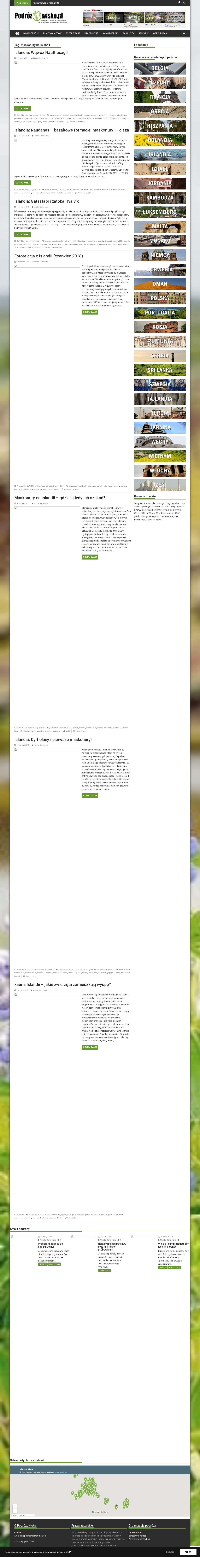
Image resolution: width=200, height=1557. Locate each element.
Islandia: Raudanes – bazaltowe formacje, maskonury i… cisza (71, 130)
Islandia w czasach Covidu (35, 115)
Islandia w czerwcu (118, 189)
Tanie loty (128, 33)
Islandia (123, 486)
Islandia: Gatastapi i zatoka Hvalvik (46, 201)
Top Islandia (40, 728)
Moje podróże (31, 33)
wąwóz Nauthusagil (119, 118)
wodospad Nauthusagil (23, 122)
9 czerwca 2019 (166, 1236)
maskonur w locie (60, 973)
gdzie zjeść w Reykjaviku (117, 115)
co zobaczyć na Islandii (94, 241)
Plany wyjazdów (52, 33)
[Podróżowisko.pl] (17, 33)
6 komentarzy (31, 976)
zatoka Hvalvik (19, 247)
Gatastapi (108, 241)
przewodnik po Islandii (101, 118)
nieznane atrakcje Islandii (68, 244)
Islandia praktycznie (28, 731)
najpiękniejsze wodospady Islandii (64, 118)
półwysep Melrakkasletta (88, 244)
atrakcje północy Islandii (54, 189)
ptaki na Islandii (39, 1218)
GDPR (69, 1552)
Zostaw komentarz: (77, 122)
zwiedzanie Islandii (56, 122)
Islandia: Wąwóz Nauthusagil (48, 2)
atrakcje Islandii (56, 115)
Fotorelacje (73, 33)
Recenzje (144, 33)
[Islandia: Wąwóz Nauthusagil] (47, 62)
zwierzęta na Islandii (53, 1218)
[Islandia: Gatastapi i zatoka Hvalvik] (20, 211)
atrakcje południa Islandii (73, 115)
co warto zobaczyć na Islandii (95, 115)
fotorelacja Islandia (95, 486)
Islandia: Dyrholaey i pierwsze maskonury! (53, 739)
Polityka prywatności (24, 1541)
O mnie (17, 1532)
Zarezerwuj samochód (139, 1539)
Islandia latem (30, 973)
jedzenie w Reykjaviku (23, 118)
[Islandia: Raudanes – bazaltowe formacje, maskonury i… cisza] (47, 140)
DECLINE (170, 1552)
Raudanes (36, 193)
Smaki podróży (110, 33)
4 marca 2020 (106, 1236)
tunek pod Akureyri (122, 244)
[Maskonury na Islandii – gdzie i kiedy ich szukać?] (47, 508)
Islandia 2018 (19, 489)
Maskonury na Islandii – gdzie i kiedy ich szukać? (59, 497)
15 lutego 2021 (46, 1236)
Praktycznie (91, 33)
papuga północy (113, 973)
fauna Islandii (94, 189)
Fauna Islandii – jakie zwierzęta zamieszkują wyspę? (62, 984)
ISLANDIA (20, 115)
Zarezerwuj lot (135, 1532)
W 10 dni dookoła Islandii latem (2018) (49, 486)
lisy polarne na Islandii (114, 1214)
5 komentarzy (72, 1218)
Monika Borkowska (40, 58)
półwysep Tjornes (106, 244)
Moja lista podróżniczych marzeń (30, 1535)
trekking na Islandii (48, 193)
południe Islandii (85, 118)
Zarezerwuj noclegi (138, 1535)
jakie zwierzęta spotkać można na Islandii (88, 1214)
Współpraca (160, 33)
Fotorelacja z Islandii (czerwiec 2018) (48, 256)
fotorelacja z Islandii (111, 486)
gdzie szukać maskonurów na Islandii (63, 728)
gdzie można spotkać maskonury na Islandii (106, 969)
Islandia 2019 (105, 189)
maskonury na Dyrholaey (78, 973)
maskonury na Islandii (41, 118)
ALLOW (188, 1552)
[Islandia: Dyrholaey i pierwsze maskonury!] (47, 749)
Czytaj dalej (22, 108)
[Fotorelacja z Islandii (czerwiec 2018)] (47, 266)
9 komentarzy (81, 731)
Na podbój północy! (32, 189)
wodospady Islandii (40, 122)
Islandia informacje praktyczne (109, 728)
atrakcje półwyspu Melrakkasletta (71, 241)
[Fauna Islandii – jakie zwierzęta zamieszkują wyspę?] (47, 994)
